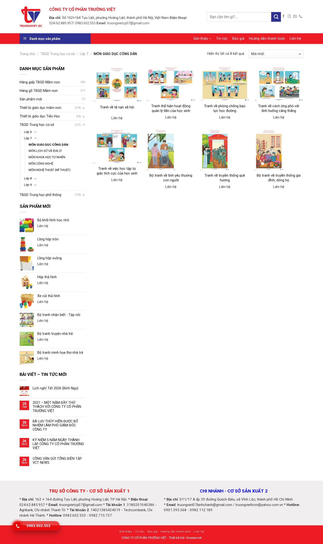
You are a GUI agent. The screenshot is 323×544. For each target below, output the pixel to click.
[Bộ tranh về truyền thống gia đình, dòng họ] (279, 149)
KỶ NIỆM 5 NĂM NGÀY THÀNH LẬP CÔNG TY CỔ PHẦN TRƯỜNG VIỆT (58, 444)
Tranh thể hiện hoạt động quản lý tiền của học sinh (170, 108)
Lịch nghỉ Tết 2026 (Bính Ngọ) (55, 388)
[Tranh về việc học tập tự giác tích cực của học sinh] (117, 146)
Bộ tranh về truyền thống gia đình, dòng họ (279, 177)
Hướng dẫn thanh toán (267, 39)
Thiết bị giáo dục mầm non (40, 108)
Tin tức (221, 39)
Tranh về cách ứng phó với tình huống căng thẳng (278, 108)
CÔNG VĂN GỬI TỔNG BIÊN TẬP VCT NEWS (57, 461)
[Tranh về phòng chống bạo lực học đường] (225, 83)
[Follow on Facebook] (283, 16)
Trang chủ (27, 54)
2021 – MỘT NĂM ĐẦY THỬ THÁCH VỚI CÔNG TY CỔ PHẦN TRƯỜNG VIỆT (57, 407)
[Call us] (300, 16)
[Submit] (276, 17)
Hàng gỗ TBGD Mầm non (39, 91)
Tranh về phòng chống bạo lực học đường (224, 108)
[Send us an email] (295, 16)
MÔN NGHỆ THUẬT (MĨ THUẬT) (49, 170)
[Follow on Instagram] (289, 16)
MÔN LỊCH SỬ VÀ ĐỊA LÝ (45, 151)
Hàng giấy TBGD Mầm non (40, 82)
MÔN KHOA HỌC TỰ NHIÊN (47, 157)
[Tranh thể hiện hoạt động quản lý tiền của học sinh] (171, 83)
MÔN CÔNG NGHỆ (41, 163)
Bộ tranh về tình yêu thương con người (170, 177)
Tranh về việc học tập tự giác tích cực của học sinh (117, 170)
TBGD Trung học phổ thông (40, 195)
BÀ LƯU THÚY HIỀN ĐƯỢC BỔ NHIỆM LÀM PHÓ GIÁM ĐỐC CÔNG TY (55, 425)
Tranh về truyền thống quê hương (225, 177)
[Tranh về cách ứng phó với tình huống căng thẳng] (279, 83)
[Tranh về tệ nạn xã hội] (117, 84)
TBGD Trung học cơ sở (57, 54)
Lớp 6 (28, 132)
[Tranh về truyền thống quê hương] (225, 149)
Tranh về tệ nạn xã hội (117, 107)
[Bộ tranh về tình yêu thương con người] (171, 149)
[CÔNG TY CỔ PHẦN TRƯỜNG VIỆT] (31, 16)
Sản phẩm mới (31, 99)
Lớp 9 (28, 185)
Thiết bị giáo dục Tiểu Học (40, 116)
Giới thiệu (200, 39)
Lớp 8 (28, 178)
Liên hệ (295, 39)
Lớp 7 (84, 54)
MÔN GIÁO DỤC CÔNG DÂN (48, 144)
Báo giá (238, 39)
